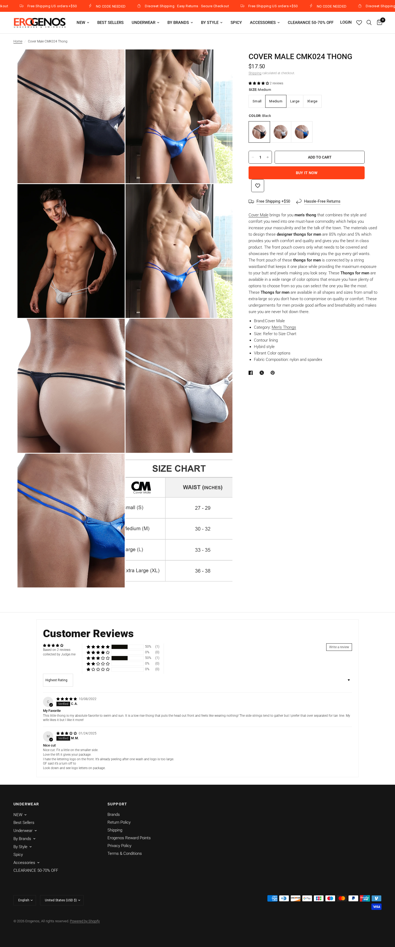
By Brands (178, 22)
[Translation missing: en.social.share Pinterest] (274, 373)
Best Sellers (110, 22)
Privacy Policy (119, 845)
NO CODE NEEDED (84, 6)
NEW (81, 22)
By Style (209, 22)
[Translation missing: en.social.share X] (263, 373)
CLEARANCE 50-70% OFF (310, 22)
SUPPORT (117, 804)
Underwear (143, 22)
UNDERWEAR (26, 804)
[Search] (369, 22)
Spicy (236, 22)
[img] (67, 699)
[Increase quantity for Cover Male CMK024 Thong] (268, 157)
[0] (378, 22)
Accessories (263, 22)
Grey (280, 132)
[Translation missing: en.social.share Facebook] (252, 373)
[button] (259, 83)
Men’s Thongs (284, 327)
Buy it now (307, 173)
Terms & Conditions (124, 853)
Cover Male (258, 215)
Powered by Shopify (85, 921)
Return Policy (119, 822)
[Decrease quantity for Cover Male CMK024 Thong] (253, 157)
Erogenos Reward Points (129, 837)
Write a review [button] (339, 647)
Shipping (255, 73)
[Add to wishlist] (257, 185)
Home (17, 41)
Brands (113, 814)
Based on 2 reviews (56, 650)
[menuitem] (83, 22)
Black (259, 132)
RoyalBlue (302, 132)
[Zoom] (113, 61)
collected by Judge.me (59, 654)
